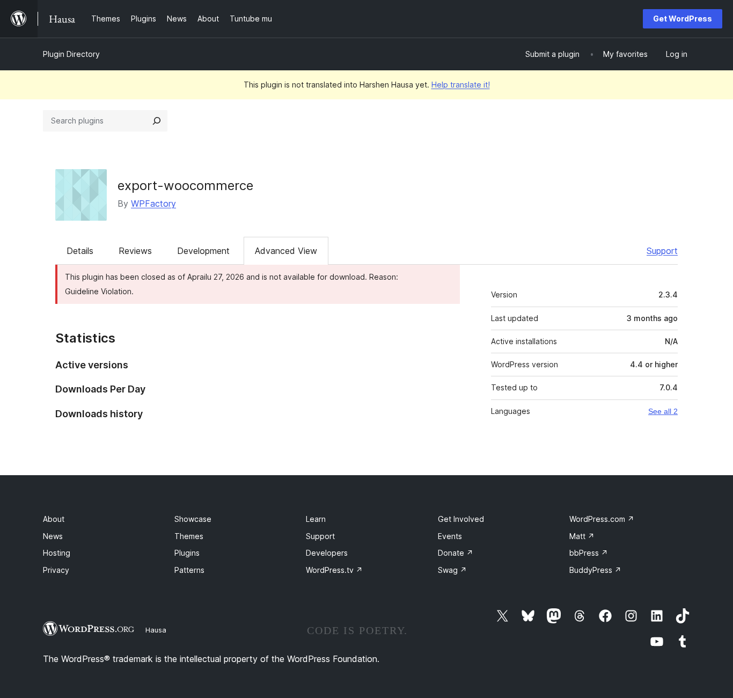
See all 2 (663, 411)
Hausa (155, 630)
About (53, 519)
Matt (582, 536)
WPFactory (153, 203)
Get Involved (461, 519)
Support (662, 250)
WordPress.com (601, 519)
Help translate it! (460, 84)
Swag (452, 570)
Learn (316, 519)
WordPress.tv (334, 570)
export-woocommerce (185, 185)
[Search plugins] (156, 121)
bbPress (588, 552)
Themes (188, 536)
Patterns (189, 570)
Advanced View (286, 250)
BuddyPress (595, 570)
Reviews (135, 250)
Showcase (192, 519)
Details (80, 250)
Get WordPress (682, 18)
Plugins (187, 552)
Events (450, 536)
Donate (455, 552)
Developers (327, 552)
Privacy (56, 570)
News (53, 536)
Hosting (56, 552)
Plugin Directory (71, 54)
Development (203, 250)
